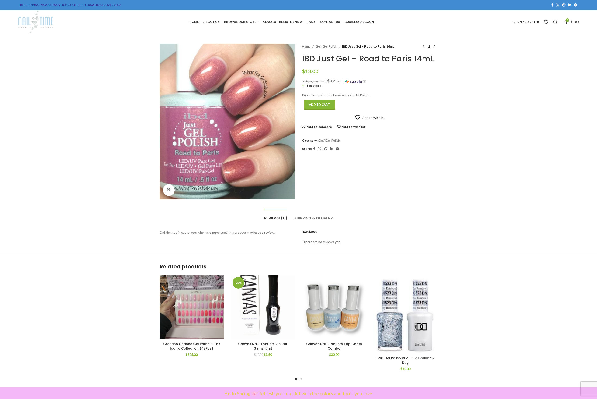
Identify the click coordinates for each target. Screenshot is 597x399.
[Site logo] (35, 22)
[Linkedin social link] (570, 5)
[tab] (275, 216)
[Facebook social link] (552, 5)
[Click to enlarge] (169, 190)
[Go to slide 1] (296, 379)
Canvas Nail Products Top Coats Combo (334, 346)
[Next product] (434, 46)
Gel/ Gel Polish (326, 46)
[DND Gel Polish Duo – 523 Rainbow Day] (405, 314)
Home (306, 46)
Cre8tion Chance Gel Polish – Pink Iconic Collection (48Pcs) (191, 346)
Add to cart (319, 104)
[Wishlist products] (546, 22)
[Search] (555, 22)
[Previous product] (423, 46)
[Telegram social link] (576, 5)
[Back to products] (429, 46)
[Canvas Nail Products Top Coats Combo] (334, 307)
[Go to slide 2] (301, 379)
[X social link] (558, 5)
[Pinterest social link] (564, 5)
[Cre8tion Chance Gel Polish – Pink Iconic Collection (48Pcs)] (192, 307)
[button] (369, 81)
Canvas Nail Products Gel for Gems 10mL (263, 346)
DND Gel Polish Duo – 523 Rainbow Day (405, 360)
